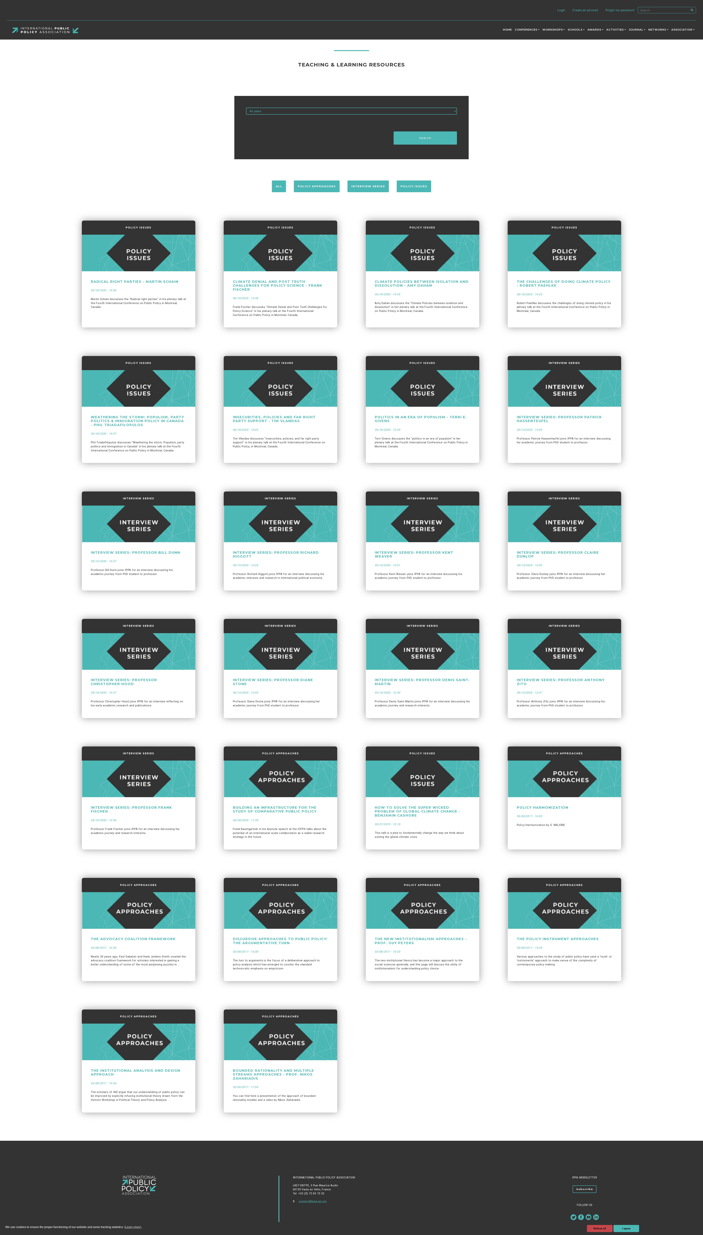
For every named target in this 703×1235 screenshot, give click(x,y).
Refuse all (600, 1228)
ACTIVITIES (615, 29)
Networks (657, 29)
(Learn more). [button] (133, 1227)
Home (507, 29)
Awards (594, 29)
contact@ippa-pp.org (313, 1201)
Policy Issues (414, 186)
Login (561, 10)
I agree (626, 1228)
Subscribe (584, 1189)
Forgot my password (619, 10)
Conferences (526, 29)
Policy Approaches (317, 186)
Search (425, 138)
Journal (636, 29)
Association (681, 29)
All (279, 186)
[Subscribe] (584, 1201)
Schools (575, 29)
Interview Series (368, 186)
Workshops (552, 29)
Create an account (585, 10)
